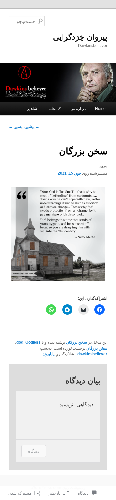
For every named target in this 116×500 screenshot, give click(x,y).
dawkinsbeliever (92, 354)
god (19, 342)
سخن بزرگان (76, 342)
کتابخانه (55, 108)
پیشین (31, 126)
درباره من (78, 108)
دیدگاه (33, 451)
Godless (33, 342)
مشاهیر (33, 108)
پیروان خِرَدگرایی (80, 37)
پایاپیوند (48, 354)
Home (100, 108)
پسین (15, 126)
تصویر (103, 166)
